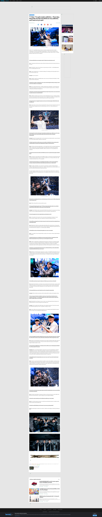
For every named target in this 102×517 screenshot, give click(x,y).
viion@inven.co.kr (36, 467)
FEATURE (20, 0)
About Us (41, 509)
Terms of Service (49, 509)
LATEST (10, 0)
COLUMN (17, 0)
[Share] (41, 24)
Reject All (95, 513)
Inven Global (3, 1)
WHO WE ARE (7, 0)
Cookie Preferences (45, 511)
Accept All (95, 515)
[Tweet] (38, 24)
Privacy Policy (54, 509)
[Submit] (44, 24)
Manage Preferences (17, 515)
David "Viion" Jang (36, 466)
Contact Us (44, 509)
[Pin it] (47, 24)
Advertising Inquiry (60, 509)
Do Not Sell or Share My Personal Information (54, 511)
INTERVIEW (14, 0)
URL (50, 24)
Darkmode (94, 0)
